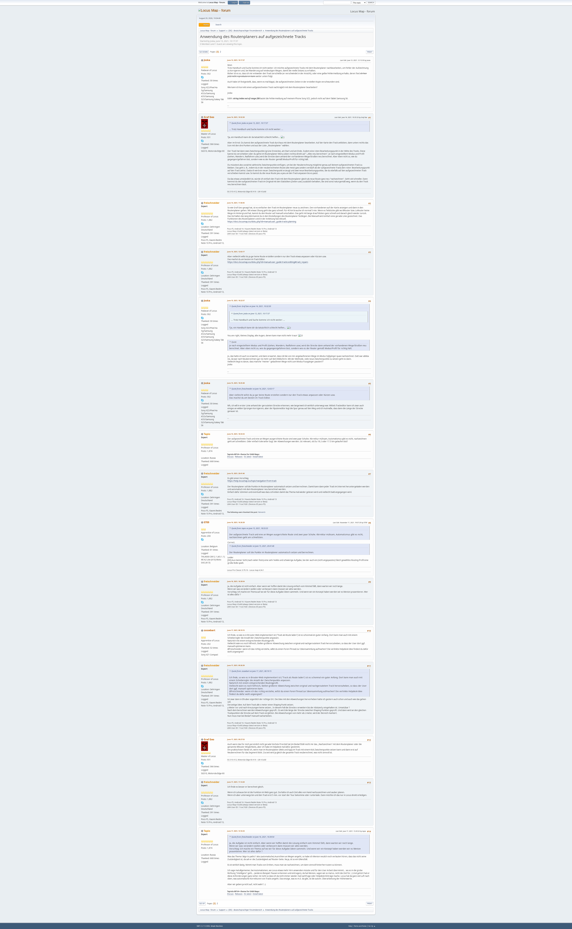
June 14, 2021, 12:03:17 (236, 251)
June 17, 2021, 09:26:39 (236, 665)
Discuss (230, 456)
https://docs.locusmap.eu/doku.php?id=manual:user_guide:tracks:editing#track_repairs (267, 262)
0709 (206, 522)
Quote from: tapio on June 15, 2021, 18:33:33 (249, 528)
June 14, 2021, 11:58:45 (236, 203)
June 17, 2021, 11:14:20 (236, 782)
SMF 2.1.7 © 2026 (203, 926)
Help (350, 926)
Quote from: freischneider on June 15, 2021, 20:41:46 (252, 546)
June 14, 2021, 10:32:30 (236, 117)
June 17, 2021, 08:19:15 (236, 630)
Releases (239, 456)
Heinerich (261, 512)
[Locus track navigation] (202, 542)
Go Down (203, 52)
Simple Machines (217, 926)
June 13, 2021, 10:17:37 (236, 60)
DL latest (247, 456)
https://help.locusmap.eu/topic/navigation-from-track (251, 481)
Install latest (258, 456)
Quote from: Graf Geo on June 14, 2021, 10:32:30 (251, 306)
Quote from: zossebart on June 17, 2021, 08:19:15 (251, 671)
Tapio (207, 434)
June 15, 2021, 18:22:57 (236, 300)
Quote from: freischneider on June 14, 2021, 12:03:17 (252, 389)
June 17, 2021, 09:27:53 (236, 739)
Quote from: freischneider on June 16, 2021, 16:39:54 (252, 837)
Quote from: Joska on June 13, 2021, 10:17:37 (249, 123)
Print (369, 52)
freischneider (211, 202)
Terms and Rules (360, 926)
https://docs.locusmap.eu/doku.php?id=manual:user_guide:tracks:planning (261, 221)
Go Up (202, 903)
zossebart (209, 630)
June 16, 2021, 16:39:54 (236, 581)
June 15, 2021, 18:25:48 (236, 383)
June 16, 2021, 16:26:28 (236, 522)
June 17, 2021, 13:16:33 (236, 831)
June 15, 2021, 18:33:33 (236, 434)
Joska (207, 60)
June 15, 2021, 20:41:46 (236, 473)
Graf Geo (209, 117)
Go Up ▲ (371, 926)
